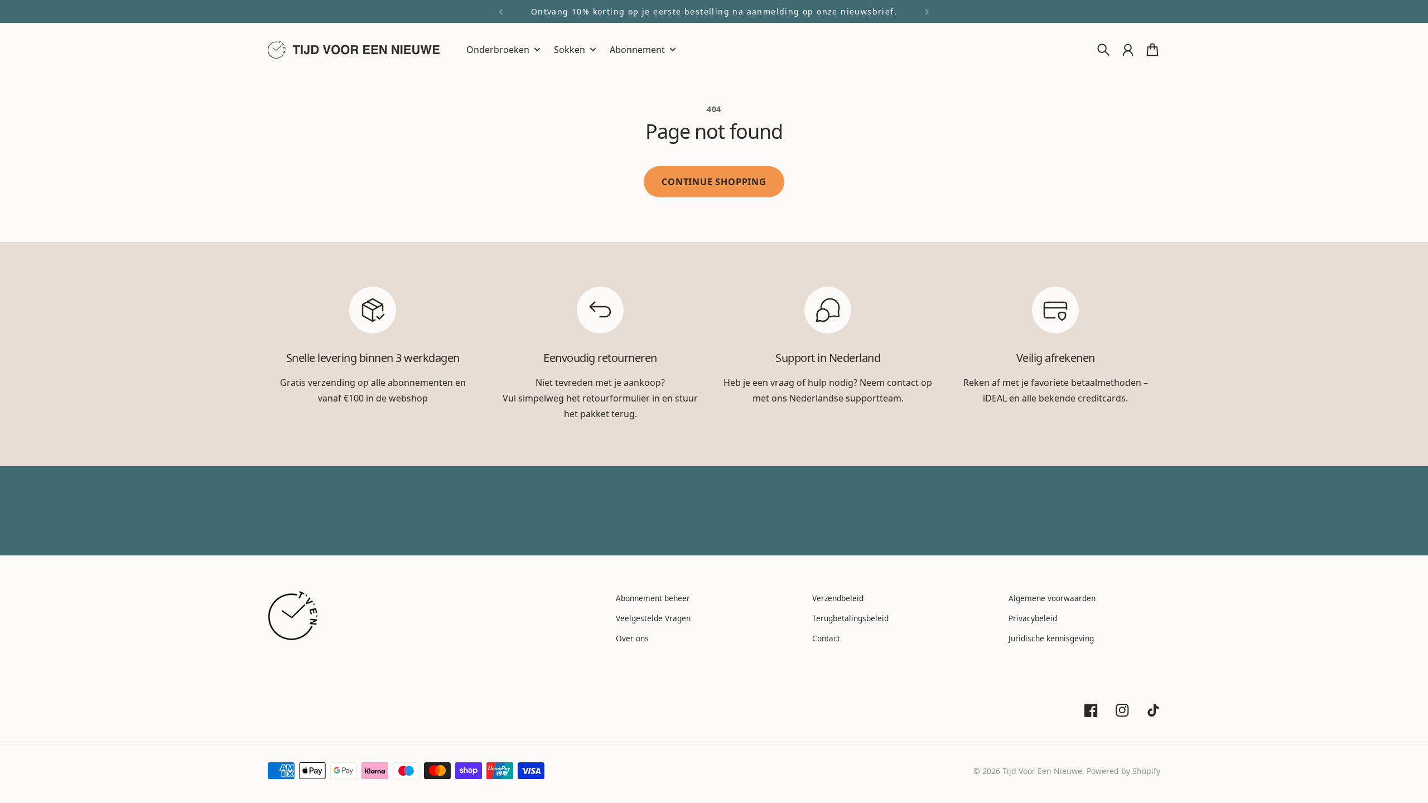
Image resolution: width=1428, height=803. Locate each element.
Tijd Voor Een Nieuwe (1042, 771)
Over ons (632, 638)
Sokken (569, 50)
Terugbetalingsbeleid (850, 618)
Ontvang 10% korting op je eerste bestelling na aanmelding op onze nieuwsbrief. (714, 11)
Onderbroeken (497, 50)
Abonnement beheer (653, 598)
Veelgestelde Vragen (653, 618)
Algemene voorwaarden (1052, 598)
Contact (826, 638)
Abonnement (637, 50)
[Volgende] (927, 11)
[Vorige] (501, 11)
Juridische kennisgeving (1051, 638)
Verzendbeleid (837, 598)
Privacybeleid (1033, 618)
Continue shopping (714, 182)
